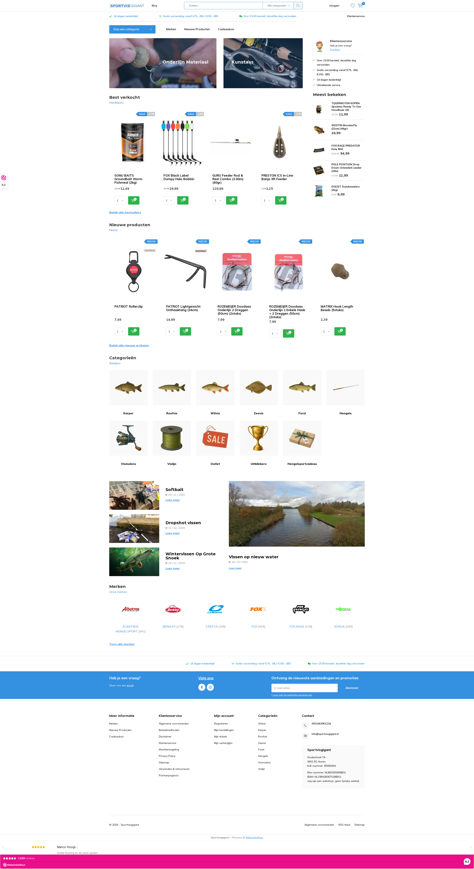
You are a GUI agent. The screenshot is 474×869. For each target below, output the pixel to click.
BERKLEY (173, 626)
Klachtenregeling (169, 749)
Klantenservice (356, 16)
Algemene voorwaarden (174, 723)
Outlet (215, 464)
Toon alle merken (122, 644)
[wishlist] (353, 5)
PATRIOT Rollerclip (128, 306)
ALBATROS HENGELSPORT (131, 629)
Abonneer (352, 688)
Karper (128, 413)
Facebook (201, 687)
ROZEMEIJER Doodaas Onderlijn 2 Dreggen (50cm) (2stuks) (234, 309)
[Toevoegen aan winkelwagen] (133, 200)
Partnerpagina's (169, 775)
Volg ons (205, 678)
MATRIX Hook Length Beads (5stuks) (337, 308)
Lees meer (173, 500)
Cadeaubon (226, 29)
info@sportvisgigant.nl (325, 734)
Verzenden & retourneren (174, 769)
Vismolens (128, 464)
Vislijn (171, 464)
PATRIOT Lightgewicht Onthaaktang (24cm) (183, 308)
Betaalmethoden (169, 730)
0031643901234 (321, 723)
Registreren (221, 723)
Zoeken (298, 5)
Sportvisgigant (130, 824)
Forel (302, 413)
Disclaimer (165, 736)
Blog (154, 5)
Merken (171, 29)
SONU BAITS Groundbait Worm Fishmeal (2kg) (128, 178)
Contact (335, 49)
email (130, 685)
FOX (258, 626)
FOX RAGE (301, 626)
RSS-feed (344, 824)
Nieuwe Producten (197, 29)
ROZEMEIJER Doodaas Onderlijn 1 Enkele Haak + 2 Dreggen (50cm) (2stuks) (287, 311)
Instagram (210, 687)
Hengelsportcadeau (302, 464)
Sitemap (164, 762)
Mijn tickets (220, 736)
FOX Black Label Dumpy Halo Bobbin (178, 177)
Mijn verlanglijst (223, 743)
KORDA (343, 626)
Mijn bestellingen (224, 730)
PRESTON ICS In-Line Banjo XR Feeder (277, 177)
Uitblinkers (259, 464)
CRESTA (216, 626)
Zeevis (258, 413)
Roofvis (171, 413)
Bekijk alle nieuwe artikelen (129, 345)
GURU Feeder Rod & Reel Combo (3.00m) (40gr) (227, 178)
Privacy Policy (167, 756)
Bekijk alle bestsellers (125, 212)
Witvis (215, 413)
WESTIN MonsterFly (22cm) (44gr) (344, 127)
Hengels (346, 413)
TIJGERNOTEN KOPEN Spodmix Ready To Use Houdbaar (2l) (346, 107)
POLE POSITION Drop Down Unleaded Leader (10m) (346, 168)
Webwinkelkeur (254, 837)
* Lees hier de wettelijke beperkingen (291, 695)
